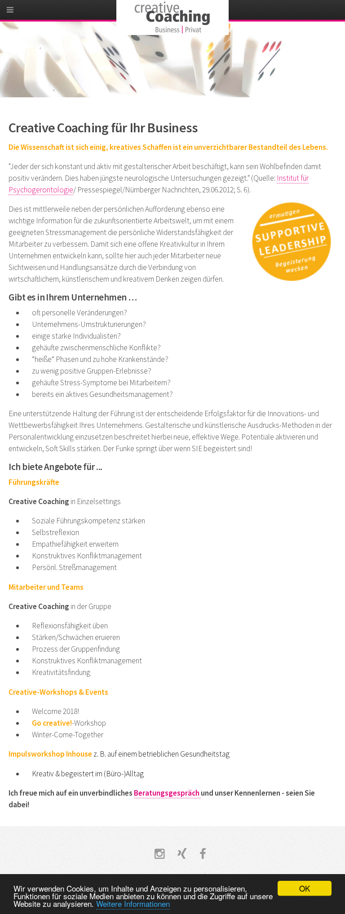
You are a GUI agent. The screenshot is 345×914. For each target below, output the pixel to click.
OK (304, 888)
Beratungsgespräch (167, 793)
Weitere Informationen (133, 903)
